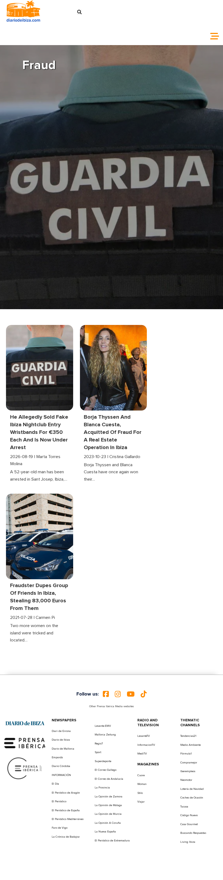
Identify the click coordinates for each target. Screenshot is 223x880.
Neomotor (186, 780)
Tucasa (184, 806)
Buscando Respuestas (193, 833)
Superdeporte (103, 761)
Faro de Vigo (59, 827)
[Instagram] (118, 694)
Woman (142, 784)
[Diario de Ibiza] (25, 723)
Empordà (57, 757)
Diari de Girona (61, 731)
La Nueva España (105, 831)
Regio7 (99, 743)
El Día (55, 783)
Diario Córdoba (61, 766)
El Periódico (59, 801)
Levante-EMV (103, 726)
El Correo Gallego (105, 770)
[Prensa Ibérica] (25, 743)
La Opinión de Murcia (108, 814)
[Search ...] (79, 12)
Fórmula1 (186, 753)
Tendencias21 (188, 736)
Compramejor (188, 762)
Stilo (140, 793)
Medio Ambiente (190, 745)
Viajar (141, 801)
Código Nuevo (189, 815)
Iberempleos (187, 771)
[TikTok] (144, 694)
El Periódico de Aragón (66, 792)
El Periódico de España (66, 810)
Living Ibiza (187, 842)
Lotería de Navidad (192, 789)
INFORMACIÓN (61, 775)
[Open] (214, 36)
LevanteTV (143, 736)
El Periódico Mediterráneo (67, 819)
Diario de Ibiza (61, 739)
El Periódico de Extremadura (112, 840)
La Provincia (102, 787)
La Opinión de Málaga (108, 805)
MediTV (142, 753)
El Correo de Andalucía (109, 779)
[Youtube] (131, 694)
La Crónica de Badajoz (66, 836)
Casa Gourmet (189, 824)
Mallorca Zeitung (105, 734)
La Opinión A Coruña (108, 823)
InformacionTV (146, 745)
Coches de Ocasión (191, 797)
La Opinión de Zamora (108, 796)
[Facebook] (106, 694)
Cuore (141, 775)
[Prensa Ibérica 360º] (24, 768)
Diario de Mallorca (63, 748)
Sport (98, 752)
